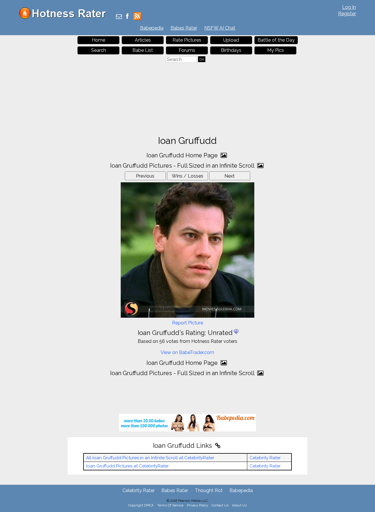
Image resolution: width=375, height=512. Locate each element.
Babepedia (151, 28)
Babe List (142, 50)
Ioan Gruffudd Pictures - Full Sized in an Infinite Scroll (183, 165)
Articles (143, 40)
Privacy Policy (197, 505)
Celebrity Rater (265, 457)
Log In (349, 7)
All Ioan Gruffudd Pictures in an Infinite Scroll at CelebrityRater (150, 457)
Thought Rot (209, 490)
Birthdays (231, 50)
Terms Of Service (170, 505)
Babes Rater (184, 28)
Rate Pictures (187, 40)
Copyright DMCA (141, 505)
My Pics (275, 50)
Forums (187, 50)
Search (98, 50)
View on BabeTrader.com (187, 352)
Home (98, 40)
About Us (239, 505)
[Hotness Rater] (64, 17)
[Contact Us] (119, 17)
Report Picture (187, 323)
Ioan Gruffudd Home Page (182, 155)
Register (347, 13)
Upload (231, 40)
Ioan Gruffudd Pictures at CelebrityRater (127, 466)
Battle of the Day (276, 40)
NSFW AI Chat (219, 28)
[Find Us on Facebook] (127, 17)
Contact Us (220, 505)
